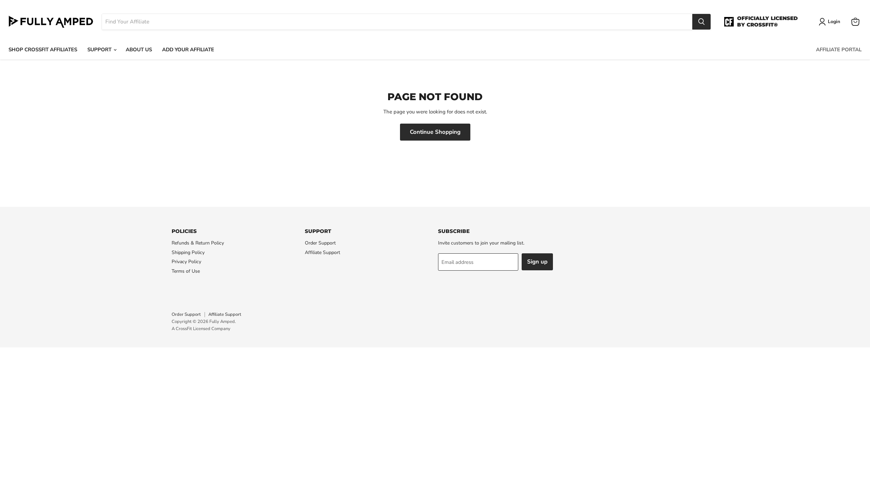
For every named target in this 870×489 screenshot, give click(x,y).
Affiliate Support (322, 252)
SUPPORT (100, 49)
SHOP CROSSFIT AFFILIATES (42, 49)
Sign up (537, 262)
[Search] (701, 22)
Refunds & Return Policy (198, 243)
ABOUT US (139, 49)
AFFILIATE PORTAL (839, 49)
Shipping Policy (188, 252)
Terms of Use (186, 271)
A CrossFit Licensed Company (201, 329)
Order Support (320, 243)
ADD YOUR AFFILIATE (188, 49)
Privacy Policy (186, 261)
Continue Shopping (435, 132)
